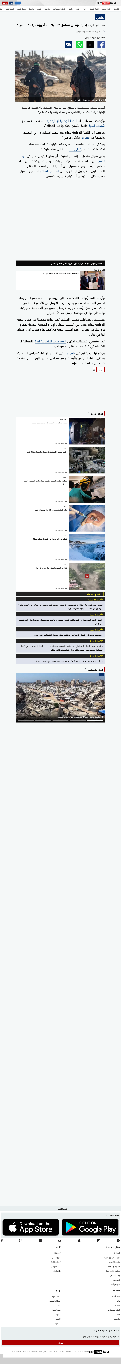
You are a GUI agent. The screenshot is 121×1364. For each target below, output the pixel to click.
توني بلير (75, 148)
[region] (60, 1361)
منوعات (117, 1318)
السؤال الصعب (55, 1300)
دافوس (70, 352)
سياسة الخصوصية (113, 1270)
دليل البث (57, 1270)
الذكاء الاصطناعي (113, 1309)
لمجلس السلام (49, 170)
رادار (59, 1305)
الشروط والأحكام (114, 1266)
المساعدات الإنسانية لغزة (50, 341)
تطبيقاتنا (57, 1252)
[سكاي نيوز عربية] (106, 3)
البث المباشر (56, 1266)
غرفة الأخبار (56, 1296)
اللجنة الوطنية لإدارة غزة (62, 120)
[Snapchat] (79, 1240)
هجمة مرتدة (56, 1309)
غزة (94, 369)
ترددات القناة (55, 1261)
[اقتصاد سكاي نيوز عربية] (18, 3)
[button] (101, 44)
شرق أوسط (115, 1296)
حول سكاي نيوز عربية (112, 1257)
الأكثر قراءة (97, 413)
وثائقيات (57, 1323)
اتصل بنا (117, 1252)
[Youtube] (59, 1241)
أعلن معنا (116, 1279)
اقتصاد (117, 1314)
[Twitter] (40, 1240)
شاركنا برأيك (115, 1284)
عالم (118, 1300)
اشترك (60, 1342)
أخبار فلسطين (95, 669)
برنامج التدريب (114, 1261)
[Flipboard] (98, 1240)
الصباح (58, 1314)
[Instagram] (20, 1240)
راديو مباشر (56, 1257)
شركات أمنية (97, 125)
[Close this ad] (1, 1356)
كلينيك (58, 1318)
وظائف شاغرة (115, 1275)
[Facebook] (2, 1240)
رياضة (117, 1305)
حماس (85, 137)
